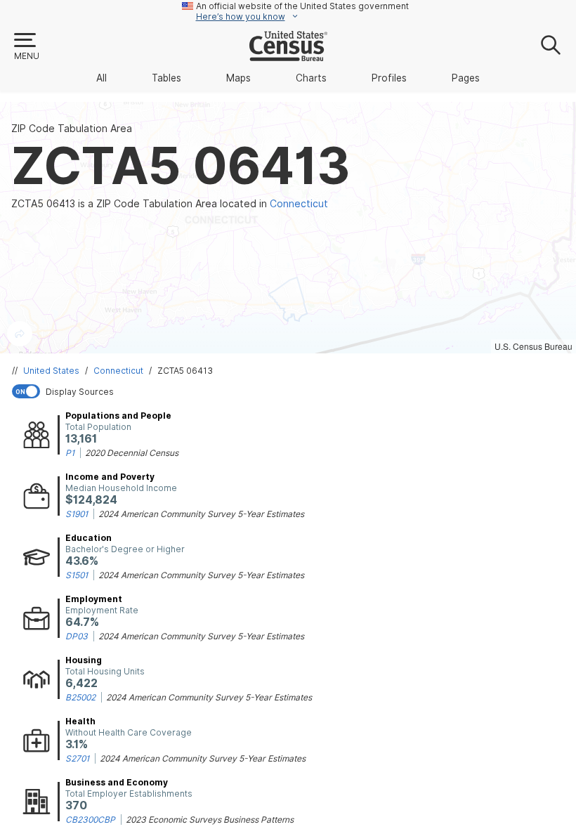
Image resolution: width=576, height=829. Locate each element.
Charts (311, 78)
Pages (466, 78)
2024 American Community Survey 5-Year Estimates (201, 514)
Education (88, 538)
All (101, 78)
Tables (166, 78)
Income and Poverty (110, 476)
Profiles (389, 78)
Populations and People (118, 415)
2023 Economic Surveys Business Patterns (210, 819)
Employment (93, 599)
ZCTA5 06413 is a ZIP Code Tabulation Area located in (169, 203)
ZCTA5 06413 (185, 370)
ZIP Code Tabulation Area (71, 128)
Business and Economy (116, 782)
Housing (83, 660)
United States (51, 370)
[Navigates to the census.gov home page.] (288, 55)
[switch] (291, 391)
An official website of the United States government (302, 6)
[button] (26, 47)
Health (80, 721)
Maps (238, 78)
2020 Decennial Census (131, 453)
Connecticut (118, 370)
